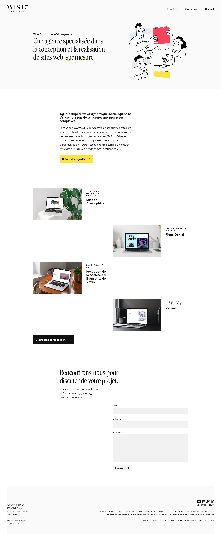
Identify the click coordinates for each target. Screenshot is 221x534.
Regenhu (172, 308)
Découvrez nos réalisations (51, 339)
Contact (209, 9)
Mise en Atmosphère (95, 202)
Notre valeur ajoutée (74, 159)
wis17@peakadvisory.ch (16, 520)
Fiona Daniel (175, 234)
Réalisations (191, 9)
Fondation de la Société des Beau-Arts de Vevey (96, 276)
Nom (115, 406)
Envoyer (119, 468)
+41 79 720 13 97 (13, 523)
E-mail (117, 419)
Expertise (172, 9)
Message (118, 432)
